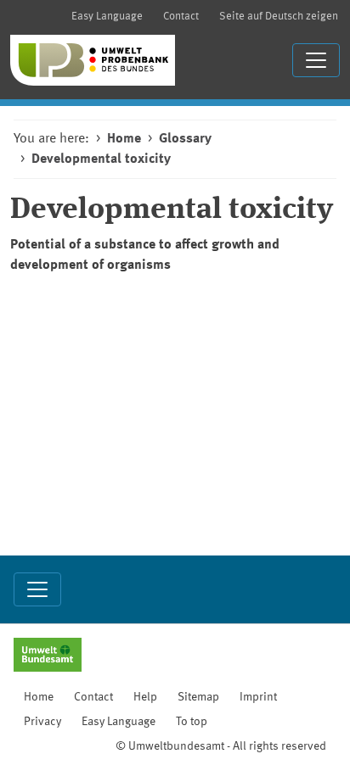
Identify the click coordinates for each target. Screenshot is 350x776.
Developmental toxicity (101, 159)
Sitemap (198, 697)
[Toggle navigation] (316, 60)
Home (124, 139)
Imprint (258, 697)
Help (145, 697)
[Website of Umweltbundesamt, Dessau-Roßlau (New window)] (48, 656)
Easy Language (107, 16)
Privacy (42, 722)
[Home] (92, 60)
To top (191, 722)
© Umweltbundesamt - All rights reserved (221, 746)
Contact (181, 16)
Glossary (185, 139)
